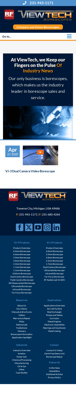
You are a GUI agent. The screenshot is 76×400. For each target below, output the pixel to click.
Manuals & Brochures (22, 312)
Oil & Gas (21, 366)
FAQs (21, 321)
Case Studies (21, 372)
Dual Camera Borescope (21, 276)
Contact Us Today (54, 350)
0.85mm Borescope (22, 273)
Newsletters (54, 371)
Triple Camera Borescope (21, 280)
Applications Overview (54, 305)
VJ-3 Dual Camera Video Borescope (30, 171)
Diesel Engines (54, 321)
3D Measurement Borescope (21, 283)
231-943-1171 (41, 3)
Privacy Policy (54, 377)
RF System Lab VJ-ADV (54, 280)
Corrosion (54, 318)
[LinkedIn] (56, 227)
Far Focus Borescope (21, 292)
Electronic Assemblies (54, 324)
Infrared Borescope (22, 289)
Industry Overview (21, 350)
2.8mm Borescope (21, 260)
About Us (21, 305)
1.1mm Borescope (21, 270)
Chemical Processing (21, 360)
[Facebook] (19, 227)
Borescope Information (22, 334)
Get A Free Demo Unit (54, 353)
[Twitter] (29, 227)
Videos (22, 315)
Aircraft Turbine (54, 308)
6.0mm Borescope (21, 254)
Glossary (22, 331)
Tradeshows (21, 328)
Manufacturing (22, 363)
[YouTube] (38, 227)
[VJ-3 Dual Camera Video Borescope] (40, 155)
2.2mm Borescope (21, 264)
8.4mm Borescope (21, 251)
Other (22, 369)
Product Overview (21, 248)
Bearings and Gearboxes (54, 328)
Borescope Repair (54, 356)
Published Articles (54, 374)
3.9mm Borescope (21, 257)
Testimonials (21, 324)
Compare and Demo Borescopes (38, 27)
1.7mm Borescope (21, 267)
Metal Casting (54, 331)
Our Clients (21, 308)
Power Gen (22, 356)
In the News (54, 368)
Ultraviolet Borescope (21, 286)
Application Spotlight (21, 337)
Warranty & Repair (21, 318)
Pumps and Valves (54, 315)
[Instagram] (47, 227)
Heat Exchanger (54, 312)
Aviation (22, 353)
